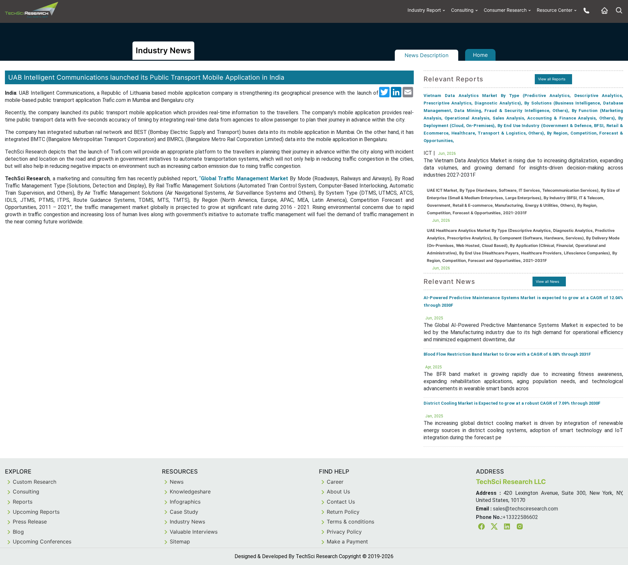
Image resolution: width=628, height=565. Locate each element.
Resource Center (554, 10)
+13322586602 (520, 517)
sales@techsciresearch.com (525, 509)
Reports (22, 501)
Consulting (462, 10)
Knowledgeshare (190, 491)
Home (480, 55)
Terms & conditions (350, 521)
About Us (338, 491)
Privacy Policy (344, 531)
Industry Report (424, 10)
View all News (547, 281)
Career (335, 481)
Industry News (187, 521)
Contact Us (341, 501)
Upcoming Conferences (42, 541)
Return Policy (343, 511)
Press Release (30, 521)
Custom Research (34, 481)
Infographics (185, 501)
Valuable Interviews (194, 531)
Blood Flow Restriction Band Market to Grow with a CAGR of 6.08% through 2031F (507, 354)
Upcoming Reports (36, 511)
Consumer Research (505, 10)
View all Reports (552, 79)
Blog (18, 531)
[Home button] (602, 10)
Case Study (184, 511)
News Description (426, 55)
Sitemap (180, 541)
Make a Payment (347, 541)
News (176, 481)
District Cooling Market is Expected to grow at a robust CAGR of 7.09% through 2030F (512, 403)
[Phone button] (584, 10)
